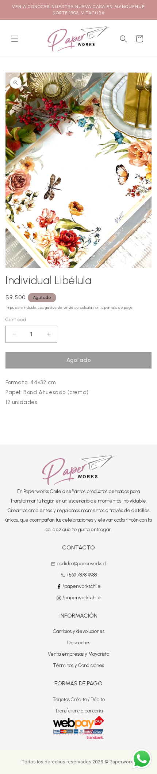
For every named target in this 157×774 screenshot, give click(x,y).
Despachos (78, 642)
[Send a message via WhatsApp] (141, 758)
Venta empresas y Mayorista (78, 654)
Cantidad (15, 319)
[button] (15, 39)
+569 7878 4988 (81, 575)
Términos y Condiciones (78, 665)
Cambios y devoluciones (78, 631)
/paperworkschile (81, 586)
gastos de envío (59, 307)
